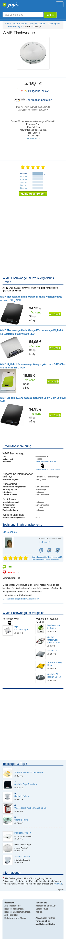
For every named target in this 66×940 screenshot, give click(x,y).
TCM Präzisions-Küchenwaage (28, 772)
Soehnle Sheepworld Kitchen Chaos (54, 640)
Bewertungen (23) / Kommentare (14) (47, 556)
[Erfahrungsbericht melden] (58, 550)
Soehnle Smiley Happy (54, 663)
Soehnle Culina (21, 796)
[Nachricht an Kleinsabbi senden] (49, 550)
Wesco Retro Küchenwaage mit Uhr (30, 807)
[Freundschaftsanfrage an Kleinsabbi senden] (41, 550)
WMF (38, 461)
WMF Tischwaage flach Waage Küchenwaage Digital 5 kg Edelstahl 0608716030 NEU (31, 332)
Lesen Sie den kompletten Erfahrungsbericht (21, 598)
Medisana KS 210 (22, 832)
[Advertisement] (33, 241)
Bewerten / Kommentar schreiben (45, 559)
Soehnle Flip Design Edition (54, 675)
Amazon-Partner (47, 917)
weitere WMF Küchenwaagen (48, 469)
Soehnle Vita (53, 650)
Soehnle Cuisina (22, 856)
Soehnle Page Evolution (25, 784)
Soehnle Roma (21, 819)
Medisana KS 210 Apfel (53, 626)
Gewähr (58, 883)
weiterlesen (34, 138)
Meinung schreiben (33, 193)
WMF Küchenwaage (21, 628)
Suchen (50, 15)
